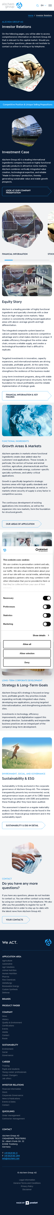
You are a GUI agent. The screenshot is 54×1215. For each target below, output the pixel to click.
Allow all (27, 644)
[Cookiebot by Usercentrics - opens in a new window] (39, 550)
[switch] (47, 607)
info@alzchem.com (10, 1158)
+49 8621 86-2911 (12, 1155)
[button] (43, 5)
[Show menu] (50, 5)
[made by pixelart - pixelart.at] (27, 1203)
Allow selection (27, 653)
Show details (39, 635)
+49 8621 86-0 (10, 1153)
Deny (27, 662)
